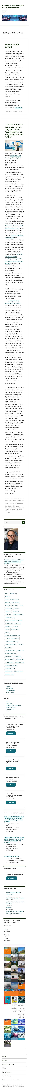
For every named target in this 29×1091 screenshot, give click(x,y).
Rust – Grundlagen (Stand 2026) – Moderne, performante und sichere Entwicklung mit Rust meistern (14, 819)
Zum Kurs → (11, 733)
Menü (4, 11)
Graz (15, 626)
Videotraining (10, 668)
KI (7, 632)
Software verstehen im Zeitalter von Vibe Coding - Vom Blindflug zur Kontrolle (13, 561)
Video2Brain (19, 662)
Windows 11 (9, 674)
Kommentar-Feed (10, 690)
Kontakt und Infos (10, 707)
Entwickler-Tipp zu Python (13, 620)
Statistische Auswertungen (11, 507)
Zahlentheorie (8, 510)
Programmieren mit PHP (11, 856)
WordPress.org (10, 692)
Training (12, 509)
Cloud (16, 608)
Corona (8, 614)
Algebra (16, 498)
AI (6, 593)
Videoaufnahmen (11, 665)
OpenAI (20, 650)
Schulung (17, 656)
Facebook (9, 623)
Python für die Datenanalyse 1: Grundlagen (14, 256)
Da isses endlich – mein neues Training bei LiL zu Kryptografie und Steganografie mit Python (14, 130)
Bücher (15, 605)
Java (7, 629)
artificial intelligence (12, 599)
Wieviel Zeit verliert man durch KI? (15, 898)
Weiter (7, 711)
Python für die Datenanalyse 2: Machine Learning (14, 261)
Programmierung (11, 653)
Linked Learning (10, 644)
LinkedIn (15, 638)
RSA (5, 504)
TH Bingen (9, 662)
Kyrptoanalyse (21, 500)
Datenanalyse (8, 500)
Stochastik (7, 509)
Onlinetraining (10, 650)
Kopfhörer (19, 111)
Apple (7, 596)
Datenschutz (10, 617)
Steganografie (20, 507)
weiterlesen (18, 107)
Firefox (17, 623)
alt (6, 529)
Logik (16, 501)
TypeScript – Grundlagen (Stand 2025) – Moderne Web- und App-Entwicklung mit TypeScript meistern (14, 840)
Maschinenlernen (9, 503)
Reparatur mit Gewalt (12, 45)
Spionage (20, 659)
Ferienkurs (8, 907)
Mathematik (16, 503)
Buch (7, 605)
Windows (9, 671)
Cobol (7, 611)
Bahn (7, 602)
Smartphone (9, 659)
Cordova (15, 611)
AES (13, 498)
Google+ (8, 626)
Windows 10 (18, 671)
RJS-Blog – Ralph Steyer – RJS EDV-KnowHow (13, 6)
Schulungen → (12, 878)
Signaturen (17, 506)
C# (21, 605)
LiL (5, 501)
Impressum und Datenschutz (13, 705)
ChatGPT (8, 608)
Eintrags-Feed (9, 688)
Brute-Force (14, 111)
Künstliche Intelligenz (12, 635)
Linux (20, 644)
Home (4, 1056)
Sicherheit (11, 504)
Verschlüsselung (18, 509)
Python (21, 503)
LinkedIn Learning (10, 501)
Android (13, 593)
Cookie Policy (9, 703)
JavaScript (15, 629)
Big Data (15, 602)
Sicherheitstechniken (9, 506)
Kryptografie (14, 500)
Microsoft (8, 647)
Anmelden (8, 686)
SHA (8, 504)
